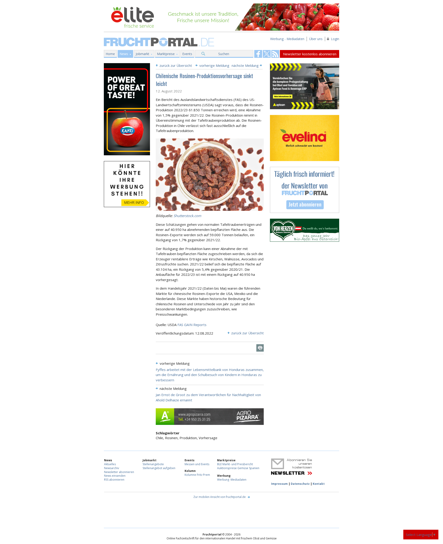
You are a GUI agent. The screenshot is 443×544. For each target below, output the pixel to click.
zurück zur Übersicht (175, 65)
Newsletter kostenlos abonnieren (309, 54)
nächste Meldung (245, 65)
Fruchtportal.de (160, 42)
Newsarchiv (111, 468)
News (124, 54)
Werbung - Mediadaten (287, 39)
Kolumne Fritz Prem (197, 475)
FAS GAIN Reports (192, 324)
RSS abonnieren (114, 480)
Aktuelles (110, 464)
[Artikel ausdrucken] (260, 348)
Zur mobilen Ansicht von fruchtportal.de (219, 497)
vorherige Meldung (214, 65)
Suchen (223, 54)
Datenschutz (300, 484)
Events (187, 54)
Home (110, 54)
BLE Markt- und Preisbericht (235, 464)
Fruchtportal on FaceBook (258, 54)
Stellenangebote (153, 464)
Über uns (316, 39)
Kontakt (319, 484)
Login (335, 39)
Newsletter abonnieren (119, 472)
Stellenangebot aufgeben (159, 468)
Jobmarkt (142, 54)
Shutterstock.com (187, 215)
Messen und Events (197, 464)
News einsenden (115, 476)
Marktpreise (166, 54)
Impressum (279, 484)
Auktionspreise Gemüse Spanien (238, 468)
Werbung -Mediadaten (231, 480)
